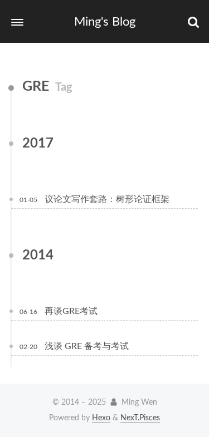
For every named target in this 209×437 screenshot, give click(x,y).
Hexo (101, 418)
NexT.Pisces (140, 418)
